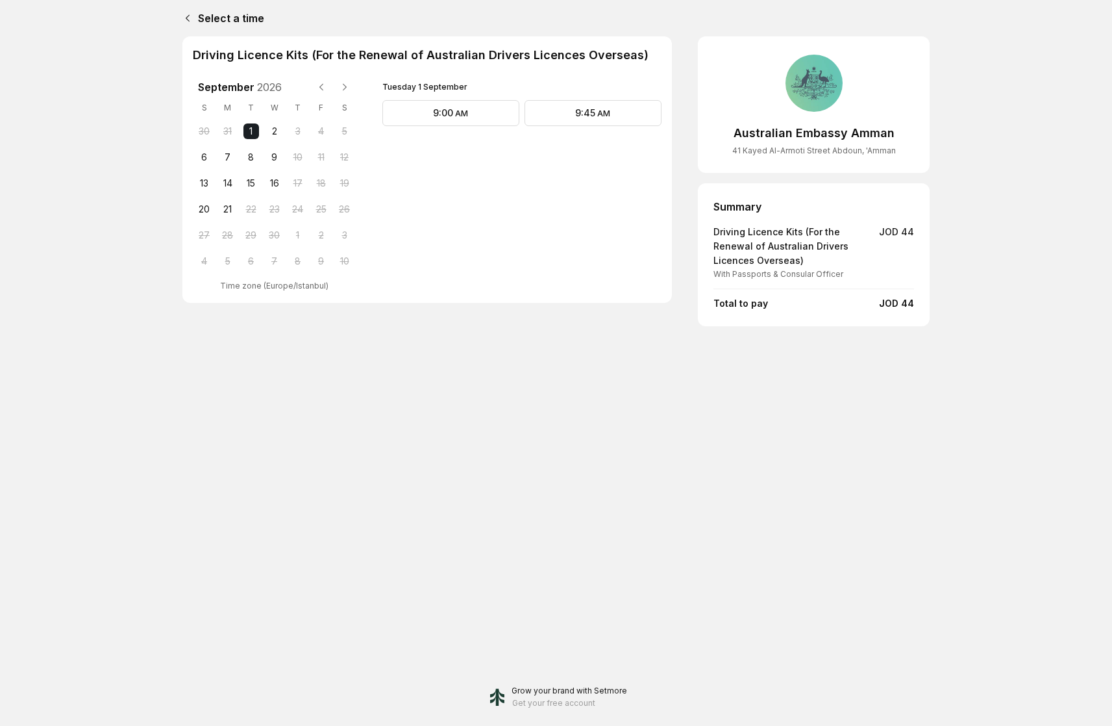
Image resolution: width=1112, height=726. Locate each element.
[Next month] (344, 87)
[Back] (185, 18)
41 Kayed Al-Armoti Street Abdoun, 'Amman (814, 150)
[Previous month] (321, 87)
